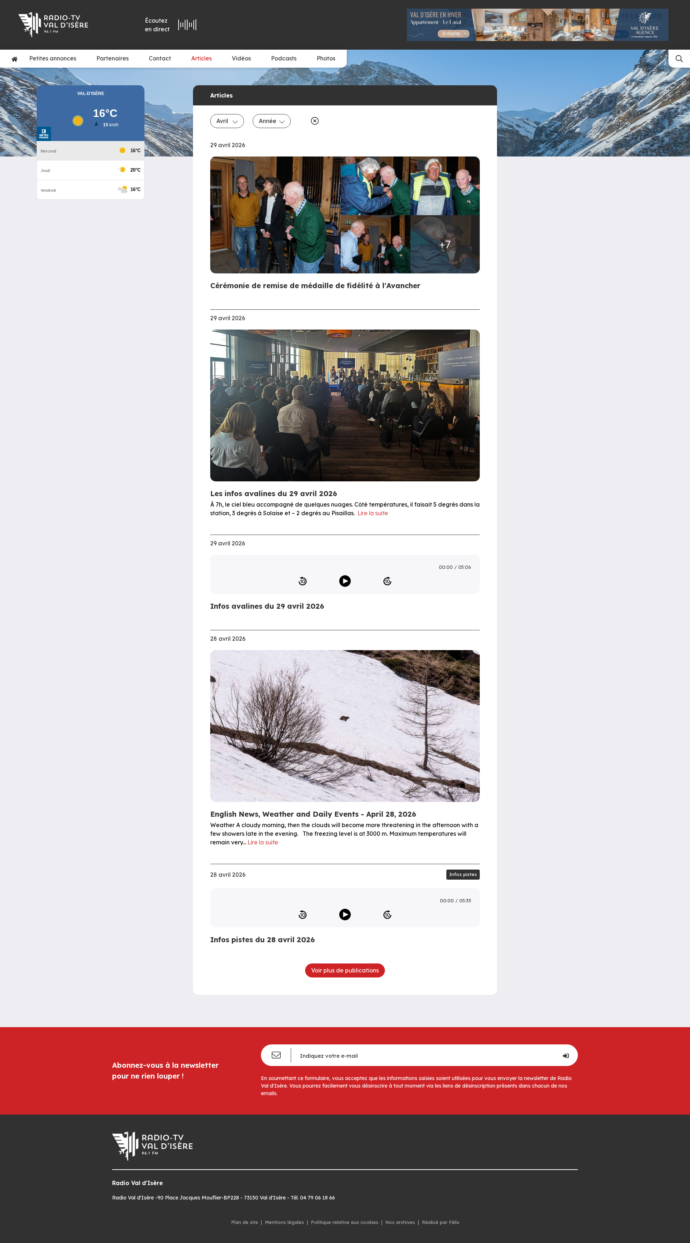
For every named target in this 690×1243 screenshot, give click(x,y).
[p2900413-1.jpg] (277, 215)
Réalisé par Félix (440, 1222)
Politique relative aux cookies (344, 1222)
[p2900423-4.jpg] (375, 244)
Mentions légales (284, 1222)
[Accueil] (14, 59)
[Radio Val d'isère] (64, 24)
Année (267, 120)
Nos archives (400, 1222)
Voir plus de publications (345, 970)
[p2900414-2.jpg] (375, 185)
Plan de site (244, 1222)
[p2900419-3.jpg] (445, 185)
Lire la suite (373, 513)
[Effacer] (313, 121)
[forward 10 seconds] (387, 581)
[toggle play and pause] (345, 581)
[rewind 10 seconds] (302, 581)
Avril (223, 120)
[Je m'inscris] (565, 1055)
